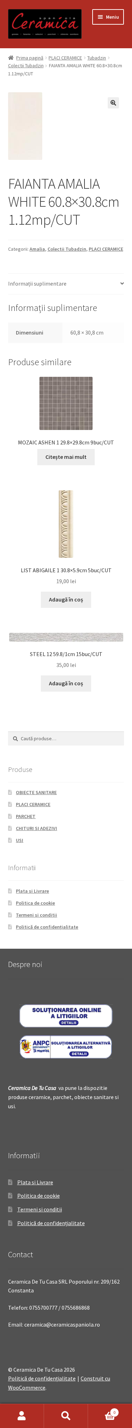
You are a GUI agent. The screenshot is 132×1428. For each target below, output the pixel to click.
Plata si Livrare (32, 891)
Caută (66, 1416)
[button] (113, 102)
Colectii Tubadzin (26, 65)
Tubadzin (96, 58)
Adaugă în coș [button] (66, 599)
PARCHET (26, 816)
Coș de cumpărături (101, 1410)
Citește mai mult (66, 456)
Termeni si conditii (36, 915)
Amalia (37, 249)
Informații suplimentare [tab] (37, 283)
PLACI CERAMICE (65, 58)
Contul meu (22, 1416)
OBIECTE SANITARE (36, 792)
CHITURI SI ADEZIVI (36, 828)
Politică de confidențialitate (47, 927)
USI (19, 840)
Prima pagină (29, 58)
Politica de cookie (35, 903)
